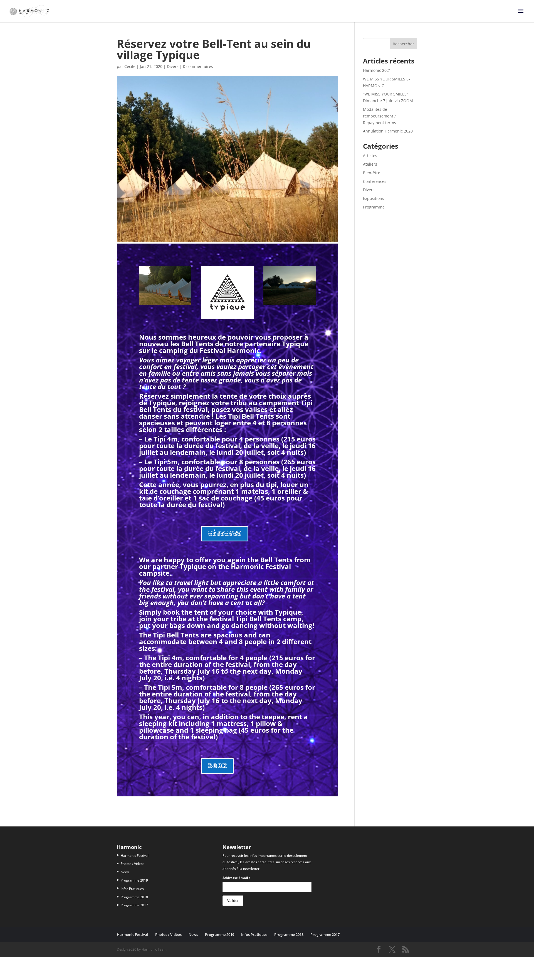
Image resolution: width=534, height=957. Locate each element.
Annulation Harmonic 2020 (388, 131)
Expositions (373, 198)
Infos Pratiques (132, 888)
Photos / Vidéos (132, 863)
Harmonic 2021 (377, 70)
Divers (173, 66)
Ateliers (370, 164)
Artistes (370, 155)
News (125, 872)
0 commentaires (198, 66)
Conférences (374, 181)
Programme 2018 (134, 897)
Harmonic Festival (135, 855)
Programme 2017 (134, 905)
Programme (374, 207)
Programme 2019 (134, 880)
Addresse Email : (236, 877)
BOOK (217, 766)
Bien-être (371, 172)
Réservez (224, 533)
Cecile (129, 66)
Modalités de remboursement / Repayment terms (379, 116)
